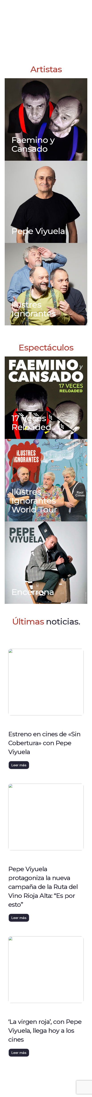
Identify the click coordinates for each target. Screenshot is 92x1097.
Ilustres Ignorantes (33, 309)
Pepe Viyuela (38, 231)
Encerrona (32, 592)
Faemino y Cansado (32, 144)
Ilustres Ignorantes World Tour (34, 500)
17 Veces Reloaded (31, 422)
